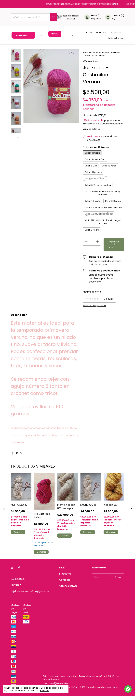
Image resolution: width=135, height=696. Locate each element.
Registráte (96, 18)
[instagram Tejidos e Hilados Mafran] (12, 567)
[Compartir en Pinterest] (21, 453)
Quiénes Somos (115, 38)
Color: (96, 147)
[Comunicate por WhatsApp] (128, 689)
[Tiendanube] (55, 684)
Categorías (21, 35)
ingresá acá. (101, 676)
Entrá (94, 15)
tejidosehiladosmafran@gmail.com (31, 591)
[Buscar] (53, 17)
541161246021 (18, 579)
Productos (101, 32)
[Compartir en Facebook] (12, 453)
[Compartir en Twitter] (17, 453)
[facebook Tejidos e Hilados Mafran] (19, 567)
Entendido (44, 690)
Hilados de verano (99, 52)
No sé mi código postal (94, 305)
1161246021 (16, 585)
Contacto (116, 32)
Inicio (54, 33)
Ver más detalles (91, 129)
